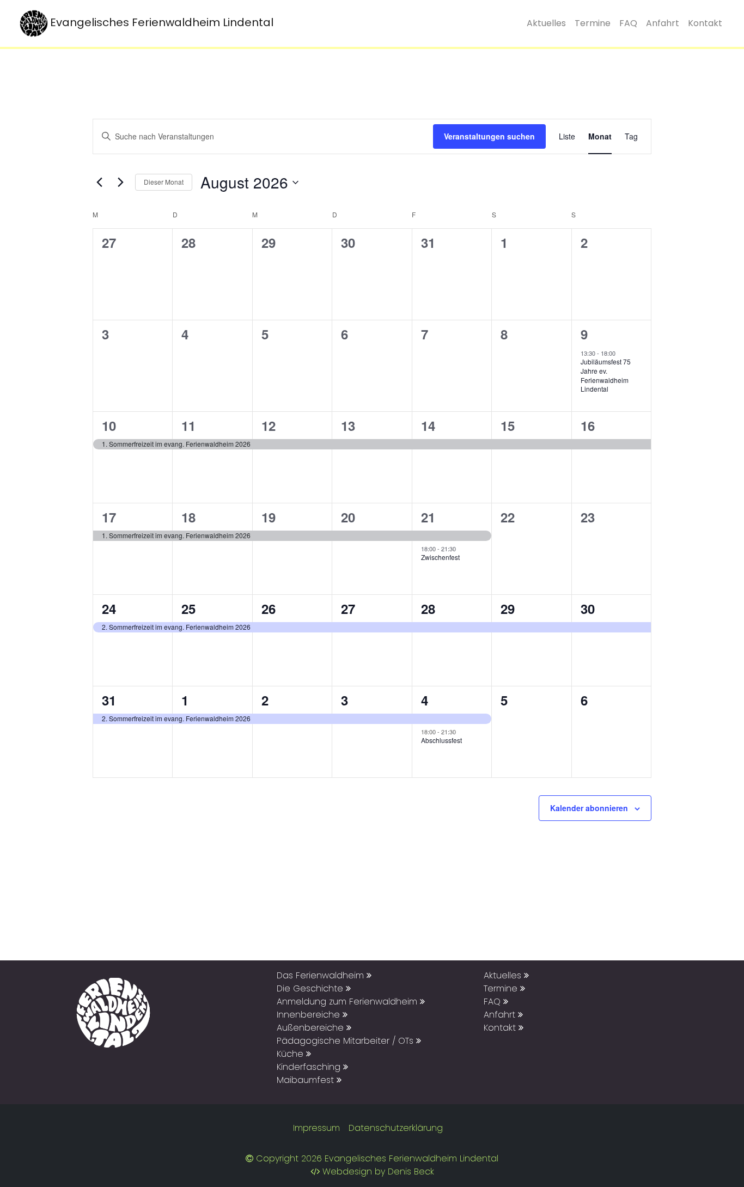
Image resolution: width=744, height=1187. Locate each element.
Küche (291, 1054)
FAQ (628, 23)
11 (188, 425)
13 (348, 425)
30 (588, 608)
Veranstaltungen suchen (489, 136)
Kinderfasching (310, 1067)
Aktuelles (546, 23)
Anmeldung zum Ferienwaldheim (348, 1001)
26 (268, 608)
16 (588, 425)
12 (268, 425)
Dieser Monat (164, 181)
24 (109, 608)
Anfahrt (662, 23)
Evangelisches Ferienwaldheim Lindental (161, 22)
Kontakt (705, 23)
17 (109, 517)
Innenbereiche (310, 1014)
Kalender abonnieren (589, 807)
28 (428, 608)
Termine (593, 23)
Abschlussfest (441, 740)
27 (348, 608)
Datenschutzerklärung (396, 1128)
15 (508, 425)
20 (348, 517)
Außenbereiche (311, 1027)
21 (428, 517)
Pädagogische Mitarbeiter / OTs (346, 1040)
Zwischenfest (440, 557)
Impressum (316, 1128)
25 (188, 608)
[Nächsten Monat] (120, 182)
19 (268, 517)
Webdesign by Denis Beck (378, 1171)
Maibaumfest (307, 1080)
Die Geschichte (311, 988)
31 (109, 700)
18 (188, 517)
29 (508, 608)
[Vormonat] (99, 182)
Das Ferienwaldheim (322, 975)
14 (428, 425)
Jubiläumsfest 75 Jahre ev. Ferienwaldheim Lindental (606, 375)
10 (109, 425)
